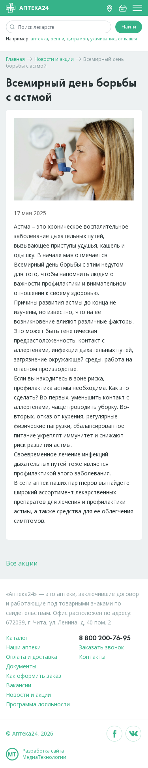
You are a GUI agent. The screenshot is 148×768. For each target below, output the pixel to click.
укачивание (103, 39)
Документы (21, 666)
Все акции (21, 563)
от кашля (127, 39)
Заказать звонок (101, 647)
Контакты (92, 656)
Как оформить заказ (33, 675)
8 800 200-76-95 (105, 637)
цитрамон (77, 39)
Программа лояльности (38, 704)
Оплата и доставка (31, 656)
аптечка (39, 39)
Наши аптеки (23, 647)
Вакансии (18, 685)
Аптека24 (33, 7)
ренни (57, 39)
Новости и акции (28, 694)
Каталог (17, 637)
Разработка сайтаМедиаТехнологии (44, 754)
